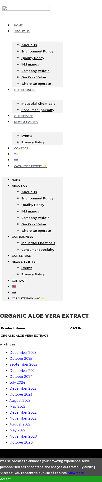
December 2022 (23, 412)
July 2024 (17, 382)
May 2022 (17, 430)
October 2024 (20, 376)
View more (76, 472)
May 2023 (17, 406)
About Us (22, 31)
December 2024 (23, 371)
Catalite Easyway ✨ (30, 166)
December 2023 (23, 388)
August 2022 (20, 424)
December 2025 (22, 352)
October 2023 (20, 394)
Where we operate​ (36, 83)
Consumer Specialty (37, 110)
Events (26, 135)
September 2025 (23, 364)
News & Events (26, 122)
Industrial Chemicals (38, 103)
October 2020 (21, 442)
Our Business (25, 90)
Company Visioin (35, 70)
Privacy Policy (33, 142)
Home (18, 25)
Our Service (23, 116)
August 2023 (20, 400)
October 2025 (20, 358)
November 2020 (23, 436)
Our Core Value (33, 77)
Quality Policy (32, 58)
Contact (21, 148)
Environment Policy (37, 51)
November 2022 (23, 418)
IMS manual (30, 64)
